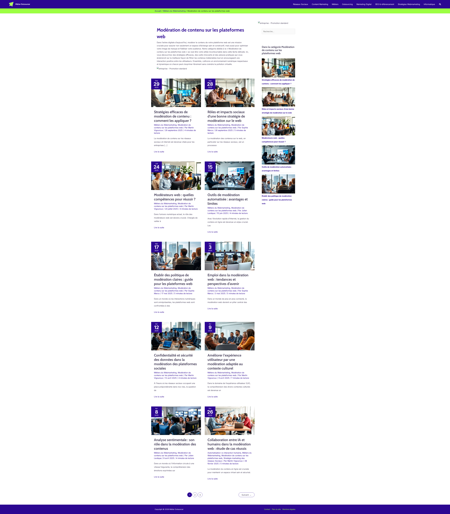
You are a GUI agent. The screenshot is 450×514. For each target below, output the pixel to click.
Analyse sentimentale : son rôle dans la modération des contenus (175, 444)
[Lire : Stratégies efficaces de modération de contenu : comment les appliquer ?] (176, 92)
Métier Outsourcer (22, 4)
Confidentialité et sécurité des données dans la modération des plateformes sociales (175, 361)
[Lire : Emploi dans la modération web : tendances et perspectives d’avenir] (230, 256)
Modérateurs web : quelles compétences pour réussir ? (174, 197)
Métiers (335, 4)
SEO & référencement (384, 4)
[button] (440, 4)
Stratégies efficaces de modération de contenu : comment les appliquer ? (172, 116)
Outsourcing (347, 4)
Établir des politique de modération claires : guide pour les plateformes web (173, 279)
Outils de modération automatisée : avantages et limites (228, 199)
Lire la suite (159, 151)
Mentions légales (288, 509)
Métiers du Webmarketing (165, 125)
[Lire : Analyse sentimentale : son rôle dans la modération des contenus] (176, 420)
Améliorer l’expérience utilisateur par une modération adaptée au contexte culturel (225, 361)
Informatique (429, 4)
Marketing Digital (363, 4)
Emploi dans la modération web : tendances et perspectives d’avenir (228, 279)
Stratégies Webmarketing (409, 4)
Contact (267, 509)
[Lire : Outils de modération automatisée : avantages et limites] (230, 175)
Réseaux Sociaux (300, 4)
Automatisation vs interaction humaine (224, 453)
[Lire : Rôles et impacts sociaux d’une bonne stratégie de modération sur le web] (230, 92)
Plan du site (276, 509)
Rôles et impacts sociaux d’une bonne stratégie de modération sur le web (226, 116)
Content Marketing (320, 4)
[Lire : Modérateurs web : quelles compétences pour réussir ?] (176, 175)
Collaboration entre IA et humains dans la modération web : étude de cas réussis (229, 444)
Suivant (246, 495)
